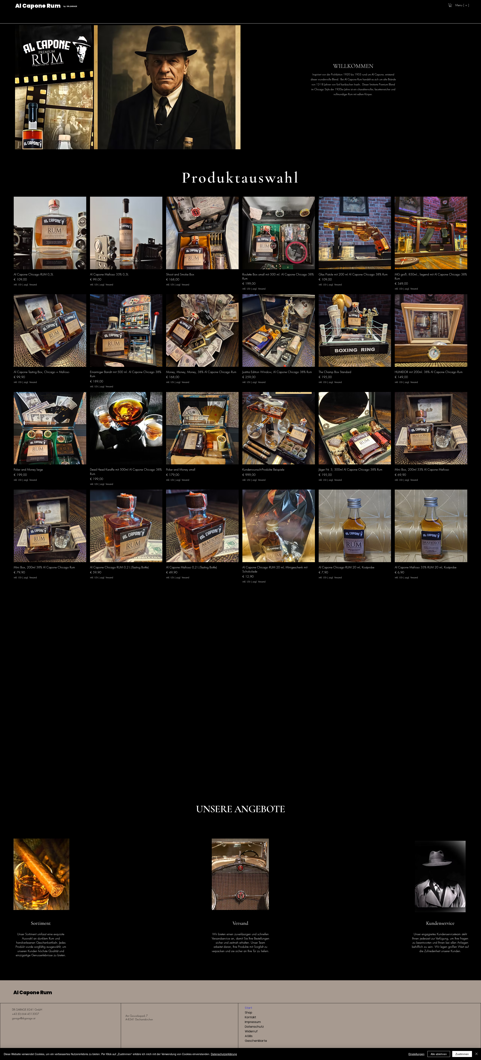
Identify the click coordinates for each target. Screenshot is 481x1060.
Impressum (253, 1022)
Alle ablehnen (439, 1054)
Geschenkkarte (256, 1041)
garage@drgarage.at (23, 1018)
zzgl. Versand (30, 284)
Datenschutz (254, 1026)
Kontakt (250, 1017)
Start (248, 1008)
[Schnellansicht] (50, 233)
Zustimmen (462, 1054)
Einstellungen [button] (416, 1054)
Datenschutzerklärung (224, 1054)
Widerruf (251, 1031)
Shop (248, 1012)
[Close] (476, 1054)
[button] (450, 5)
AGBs (249, 1036)
